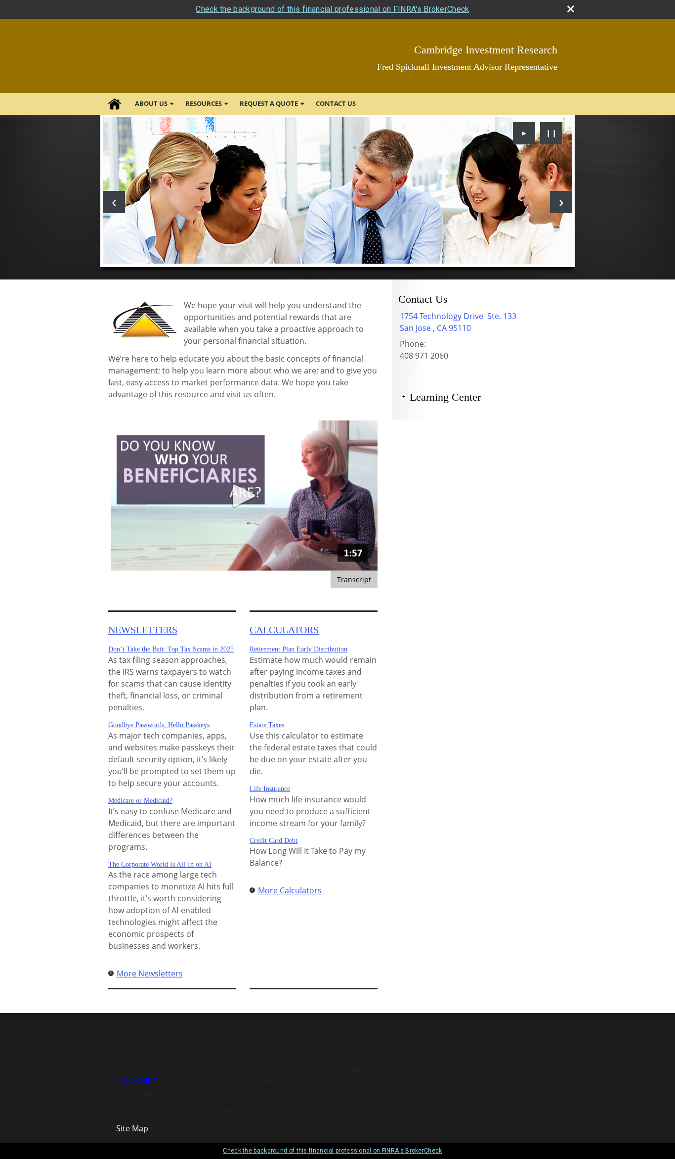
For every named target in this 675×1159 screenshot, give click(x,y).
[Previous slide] (114, 202)
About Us (151, 103)
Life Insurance (270, 788)
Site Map (132, 1128)
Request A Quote (269, 103)
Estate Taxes (267, 725)
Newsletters (142, 629)
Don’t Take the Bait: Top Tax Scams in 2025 (171, 649)
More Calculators (290, 890)
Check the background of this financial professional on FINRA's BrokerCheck (332, 9)
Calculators (284, 629)
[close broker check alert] (571, 9)
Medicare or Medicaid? (140, 800)
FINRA (127, 1080)
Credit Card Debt (273, 840)
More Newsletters (150, 973)
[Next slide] (561, 202)
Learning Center (445, 397)
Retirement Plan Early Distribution (298, 649)
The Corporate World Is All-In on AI (159, 864)
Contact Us (336, 103)
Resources (203, 103)
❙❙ (551, 133)
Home (114, 104)
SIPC (149, 1080)
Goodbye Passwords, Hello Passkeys (159, 725)
